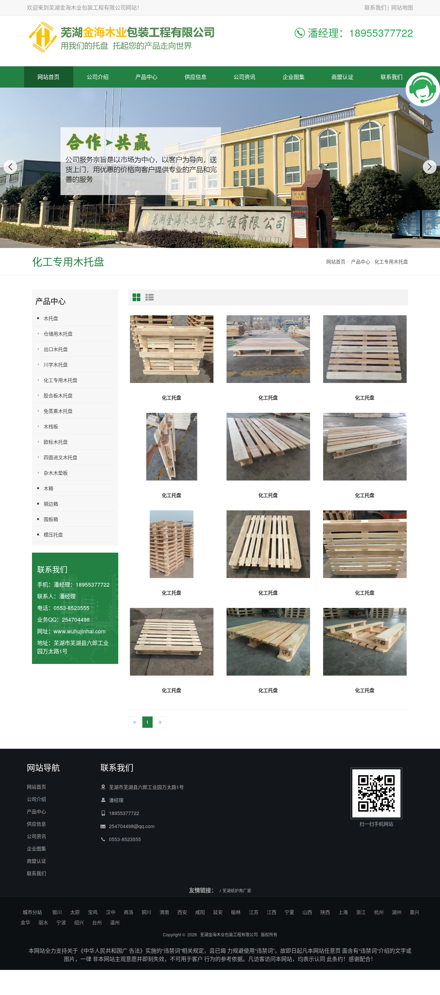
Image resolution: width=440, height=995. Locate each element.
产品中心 (146, 77)
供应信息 (196, 77)
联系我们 (375, 7)
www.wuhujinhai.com (80, 631)
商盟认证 (342, 77)
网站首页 (48, 77)
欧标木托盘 (56, 441)
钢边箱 (51, 503)
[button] (208, 241)
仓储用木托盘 (58, 333)
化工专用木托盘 (391, 261)
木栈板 (51, 426)
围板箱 (51, 519)
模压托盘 (53, 534)
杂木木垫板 (56, 472)
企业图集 (294, 77)
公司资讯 (244, 77)
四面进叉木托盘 (60, 457)
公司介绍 (98, 77)
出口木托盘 (56, 349)
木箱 (48, 488)
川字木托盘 (56, 364)
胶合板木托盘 (58, 395)
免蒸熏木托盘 (58, 410)
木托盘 (51, 318)
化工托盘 (171, 397)
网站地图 (402, 7)
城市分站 (32, 911)
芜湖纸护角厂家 (236, 890)
